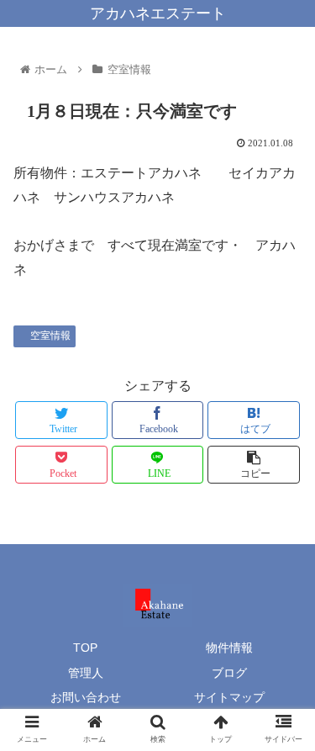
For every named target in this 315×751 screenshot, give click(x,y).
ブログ (229, 673)
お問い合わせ (85, 697)
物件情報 (229, 647)
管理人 (85, 673)
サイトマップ (229, 697)
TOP (85, 647)
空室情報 (50, 335)
